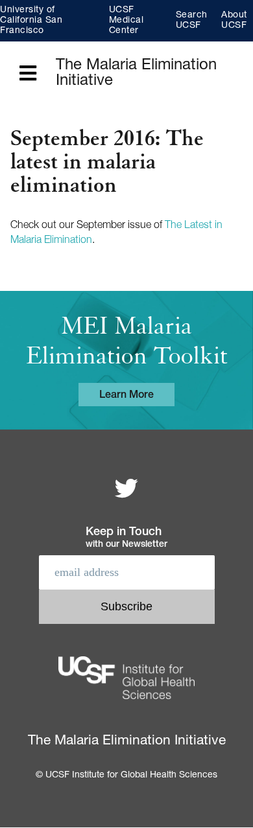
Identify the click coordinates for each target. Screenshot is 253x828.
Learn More (126, 396)
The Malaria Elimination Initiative (136, 73)
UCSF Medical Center (126, 21)
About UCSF (234, 20)
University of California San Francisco (31, 21)
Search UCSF (192, 20)
